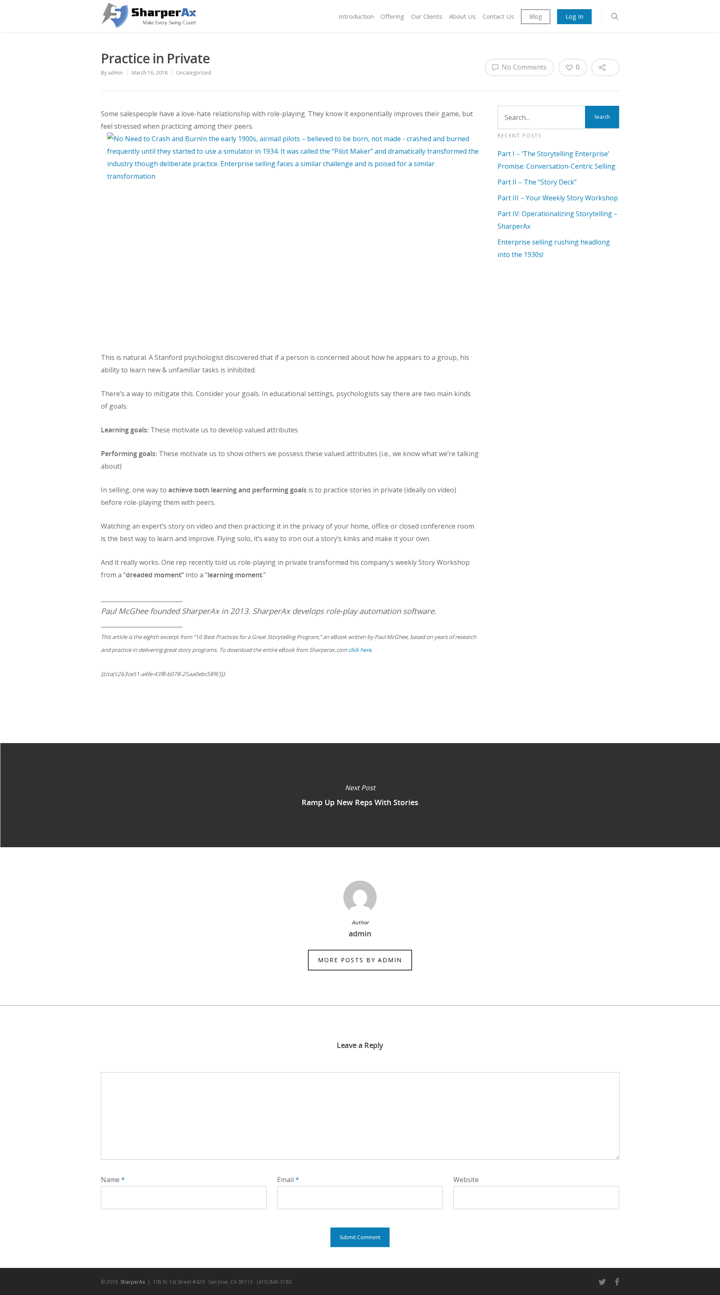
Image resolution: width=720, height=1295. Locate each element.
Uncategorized (193, 72)
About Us (462, 16)
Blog (535, 16)
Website (466, 1179)
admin (115, 72)
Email (288, 1179)
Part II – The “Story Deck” (537, 182)
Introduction (356, 16)
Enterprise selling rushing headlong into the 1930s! (554, 248)
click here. (360, 650)
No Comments (523, 67)
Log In (574, 16)
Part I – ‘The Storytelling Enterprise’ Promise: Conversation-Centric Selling (556, 160)
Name (113, 1179)
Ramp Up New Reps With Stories (360, 795)
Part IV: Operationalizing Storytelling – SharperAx (558, 220)
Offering (392, 16)
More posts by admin (360, 960)
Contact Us (498, 16)
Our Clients (426, 16)
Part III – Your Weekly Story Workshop (558, 197)
